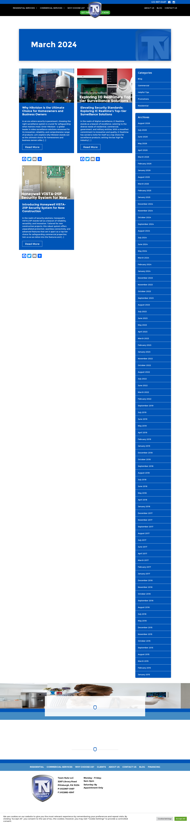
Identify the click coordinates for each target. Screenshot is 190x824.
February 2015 (144, 668)
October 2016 (144, 594)
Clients (101, 767)
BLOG (159, 8)
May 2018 (142, 493)
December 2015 (145, 627)
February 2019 (144, 439)
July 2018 (142, 479)
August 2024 (144, 231)
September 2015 (145, 648)
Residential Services (24, 8)
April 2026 (142, 150)
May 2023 (142, 325)
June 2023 (142, 318)
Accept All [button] (180, 819)
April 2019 (142, 432)
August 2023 (144, 305)
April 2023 (142, 332)
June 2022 (143, 385)
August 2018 (144, 473)
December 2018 (145, 453)
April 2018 (142, 500)
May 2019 (142, 426)
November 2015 (145, 634)
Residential (143, 106)
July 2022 (142, 379)
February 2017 (144, 567)
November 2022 (145, 358)
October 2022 (144, 365)
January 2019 (144, 446)
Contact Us (171, 8)
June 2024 (143, 244)
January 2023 (144, 352)
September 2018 (145, 466)
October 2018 (144, 459)
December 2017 (145, 513)
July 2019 (142, 412)
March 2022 (143, 392)
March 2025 (143, 184)
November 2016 (145, 587)
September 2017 (145, 527)
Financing (154, 767)
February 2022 (144, 399)
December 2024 (145, 204)
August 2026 (144, 123)
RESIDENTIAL (37, 767)
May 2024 (142, 251)
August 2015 (143, 654)
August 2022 (144, 372)
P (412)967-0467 (66, 789)
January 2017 (144, 574)
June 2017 (142, 547)
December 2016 (145, 580)
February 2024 (144, 264)
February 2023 (144, 345)
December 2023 (145, 278)
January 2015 (144, 674)
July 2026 (142, 130)
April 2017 (142, 553)
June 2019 (142, 419)
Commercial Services (51, 8)
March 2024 (143, 258)
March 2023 (143, 338)
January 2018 (144, 506)
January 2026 (144, 170)
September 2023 (146, 298)
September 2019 (145, 406)
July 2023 (142, 311)
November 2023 (145, 285)
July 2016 (142, 614)
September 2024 (146, 224)
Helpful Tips (143, 92)
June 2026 (143, 137)
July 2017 (142, 540)
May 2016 (142, 621)
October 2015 (144, 641)
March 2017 (143, 560)
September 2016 (145, 600)
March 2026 (143, 157)
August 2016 (144, 607)
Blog (140, 79)
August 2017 (144, 533)
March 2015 (143, 661)
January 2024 (144, 271)
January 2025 (144, 197)
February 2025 (144, 190)
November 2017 (145, 520)
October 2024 (144, 217)
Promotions (143, 99)
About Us (149, 8)
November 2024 (145, 211)
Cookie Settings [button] (165, 819)
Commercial (143, 85)
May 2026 (142, 143)
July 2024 (142, 237)
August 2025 (144, 177)
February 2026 (144, 163)
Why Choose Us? (76, 8)
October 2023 (144, 291)
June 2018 (142, 486)
